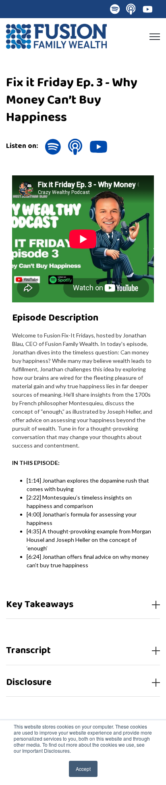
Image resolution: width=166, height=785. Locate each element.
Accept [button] (83, 768)
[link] (56, 35)
